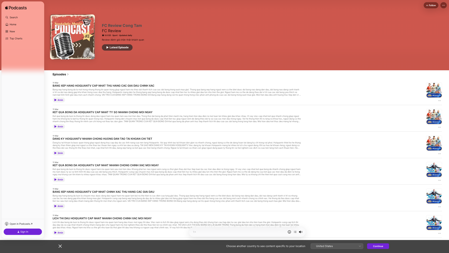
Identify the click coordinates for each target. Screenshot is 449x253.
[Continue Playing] (295, 231)
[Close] (60, 246)
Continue (378, 246)
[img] (16, 8)
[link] (61, 74)
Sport (115, 35)
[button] (23, 17)
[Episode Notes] (289, 231)
